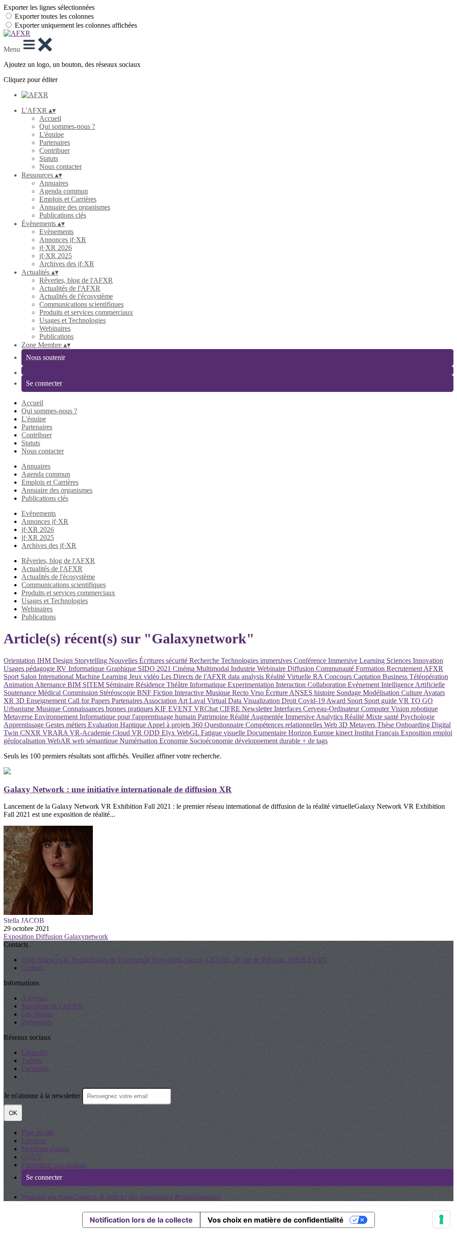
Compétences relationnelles (284, 725)
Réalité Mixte (364, 716)
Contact (32, 968)
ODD (153, 733)
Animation (19, 684)
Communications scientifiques (81, 304)
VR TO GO (416, 700)
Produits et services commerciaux (86, 312)
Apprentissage (25, 725)
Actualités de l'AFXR (69, 288)
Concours (338, 676)
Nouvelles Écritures (137, 660)
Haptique (133, 725)
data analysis (247, 676)
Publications (56, 336)
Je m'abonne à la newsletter (43, 1095)
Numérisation (139, 741)
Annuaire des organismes (74, 207)
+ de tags (315, 741)
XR (10, 700)
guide (390, 700)
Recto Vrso (249, 692)
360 (198, 725)
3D (21, 700)
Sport (12, 676)
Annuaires (53, 183)
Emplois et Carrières (67, 199)
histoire (325, 692)
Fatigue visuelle (224, 733)
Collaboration (327, 684)
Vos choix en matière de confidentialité (276, 1219)
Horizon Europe (312, 733)
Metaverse (19, 716)
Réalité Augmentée (257, 716)
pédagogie (41, 668)
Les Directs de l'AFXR (194, 676)
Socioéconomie (212, 741)
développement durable (268, 741)
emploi (442, 733)
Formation (371, 668)
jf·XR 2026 (55, 247)
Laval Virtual (208, 700)
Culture (412, 692)
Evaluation (104, 725)
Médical (50, 692)
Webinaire (272, 668)
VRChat (207, 708)
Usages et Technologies (72, 320)
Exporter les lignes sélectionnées (49, 7)
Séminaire (121, 684)
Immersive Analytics (315, 716)
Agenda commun (63, 191)
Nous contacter (60, 166)
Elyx (169, 733)
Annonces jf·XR (62, 239)
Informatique (209, 684)
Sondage (350, 692)
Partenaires (54, 142)
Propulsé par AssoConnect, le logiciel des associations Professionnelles (120, 1197)
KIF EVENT (174, 708)
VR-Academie (91, 733)
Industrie (244, 668)
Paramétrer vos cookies (54, 1165)
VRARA (56, 733)
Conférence (311, 660)
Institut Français (377, 733)
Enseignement (47, 700)
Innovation (428, 660)
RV (62, 668)
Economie (174, 741)
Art (183, 700)
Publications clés (62, 215)
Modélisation (382, 692)
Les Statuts (36, 1014)
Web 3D (336, 725)
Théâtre (178, 684)
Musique (219, 692)
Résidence (151, 684)
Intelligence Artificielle (413, 684)
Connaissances (84, 708)
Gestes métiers (67, 725)
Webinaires (55, 328)
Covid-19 (312, 700)
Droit (290, 700)
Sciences (399, 660)
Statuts (48, 158)
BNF (145, 692)
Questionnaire (224, 725)
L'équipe (51, 134)
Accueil (50, 118)
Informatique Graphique (103, 668)
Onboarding (414, 725)
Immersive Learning (357, 660)
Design (64, 660)
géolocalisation (25, 741)
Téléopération (428, 676)
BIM (75, 684)
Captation (367, 676)
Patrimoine (214, 716)
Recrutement (405, 668)
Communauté (336, 668)
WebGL (189, 733)
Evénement (364, 684)
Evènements (56, 231)
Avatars (434, 692)
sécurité (177, 660)
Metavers (363, 725)
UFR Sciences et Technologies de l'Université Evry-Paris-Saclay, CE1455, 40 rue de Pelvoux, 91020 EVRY (174, 959)
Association (161, 700)
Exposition (417, 733)
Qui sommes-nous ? (67, 126)
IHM (45, 660)
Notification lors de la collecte (141, 1219)
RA (318, 676)
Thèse (386, 725)
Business (395, 676)
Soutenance (21, 692)
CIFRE (231, 708)
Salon (29, 676)
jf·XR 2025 (55, 255)
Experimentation (252, 684)
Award (336, 700)
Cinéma (184, 668)
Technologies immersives (257, 660)
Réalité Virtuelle (289, 676)
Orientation (20, 660)
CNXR (31, 733)
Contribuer (54, 150)
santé (392, 716)
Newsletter (258, 708)
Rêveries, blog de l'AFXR (76, 280)
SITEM (94, 684)
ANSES (301, 692)
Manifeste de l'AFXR (51, 1006)
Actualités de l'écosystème (76, 296)
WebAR (59, 741)
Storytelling (92, 660)
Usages (15, 668)
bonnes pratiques (130, 708)
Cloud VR (128, 733)
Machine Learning (102, 676)
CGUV (31, 1157)
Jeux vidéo (145, 676)
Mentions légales (45, 1149)
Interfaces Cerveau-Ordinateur (317, 708)
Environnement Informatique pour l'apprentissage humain (116, 716)
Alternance (51, 684)
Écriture (277, 692)
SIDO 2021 (155, 668)
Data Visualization (255, 700)
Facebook (35, 1068)
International (56, 676)
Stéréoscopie (118, 692)
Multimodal (213, 668)
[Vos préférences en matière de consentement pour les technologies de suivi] (441, 1219)
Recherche (205, 660)
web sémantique (96, 741)
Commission (81, 692)
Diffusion (301, 668)
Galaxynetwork (86, 936)
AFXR (433, 668)
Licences (33, 1140)
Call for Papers (90, 700)
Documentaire (267, 733)
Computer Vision (386, 708)
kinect (345, 733)
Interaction (291, 684)
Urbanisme (20, 708)
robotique (424, 708)
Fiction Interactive (179, 692)
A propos (34, 998)
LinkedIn (34, 1052)
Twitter (31, 1060)
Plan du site (37, 1132)
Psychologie (417, 716)
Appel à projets (169, 725)
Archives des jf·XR (66, 264)
